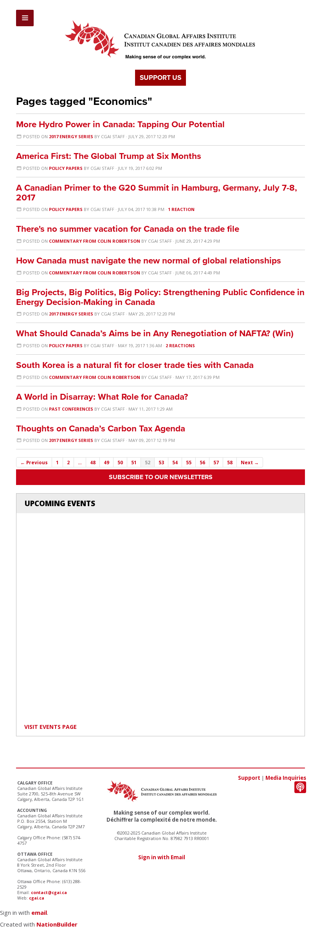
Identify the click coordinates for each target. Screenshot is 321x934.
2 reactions (180, 345)
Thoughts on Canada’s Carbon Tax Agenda (100, 428)
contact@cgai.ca (49, 892)
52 (147, 462)
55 (188, 462)
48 (93, 462)
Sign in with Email (161, 857)
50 (120, 462)
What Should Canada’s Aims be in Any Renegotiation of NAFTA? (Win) (155, 333)
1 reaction (181, 209)
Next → (250, 462)
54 (175, 462)
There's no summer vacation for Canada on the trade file (127, 229)
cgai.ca (36, 898)
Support (249, 777)
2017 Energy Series (71, 136)
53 (161, 462)
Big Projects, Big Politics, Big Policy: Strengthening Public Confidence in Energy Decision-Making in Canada (160, 297)
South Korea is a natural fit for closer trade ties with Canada (135, 365)
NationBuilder (57, 924)
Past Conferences (71, 409)
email (39, 912)
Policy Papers (66, 168)
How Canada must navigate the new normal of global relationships (148, 260)
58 (230, 462)
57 (216, 462)
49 (106, 462)
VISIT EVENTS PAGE (50, 726)
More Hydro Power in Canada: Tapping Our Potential (120, 124)
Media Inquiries (285, 777)
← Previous (34, 462)
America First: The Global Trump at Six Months (108, 156)
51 (134, 462)
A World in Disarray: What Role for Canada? (102, 396)
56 (202, 462)
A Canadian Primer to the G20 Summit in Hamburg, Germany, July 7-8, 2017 (156, 192)
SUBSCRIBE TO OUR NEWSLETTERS (161, 477)
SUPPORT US (160, 78)
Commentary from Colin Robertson (94, 241)
